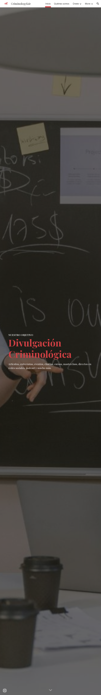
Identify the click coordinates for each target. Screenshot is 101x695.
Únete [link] (76, 3)
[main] (50, 351)
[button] (98, 4)
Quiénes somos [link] (61, 3)
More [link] (87, 3)
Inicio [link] (48, 3)
